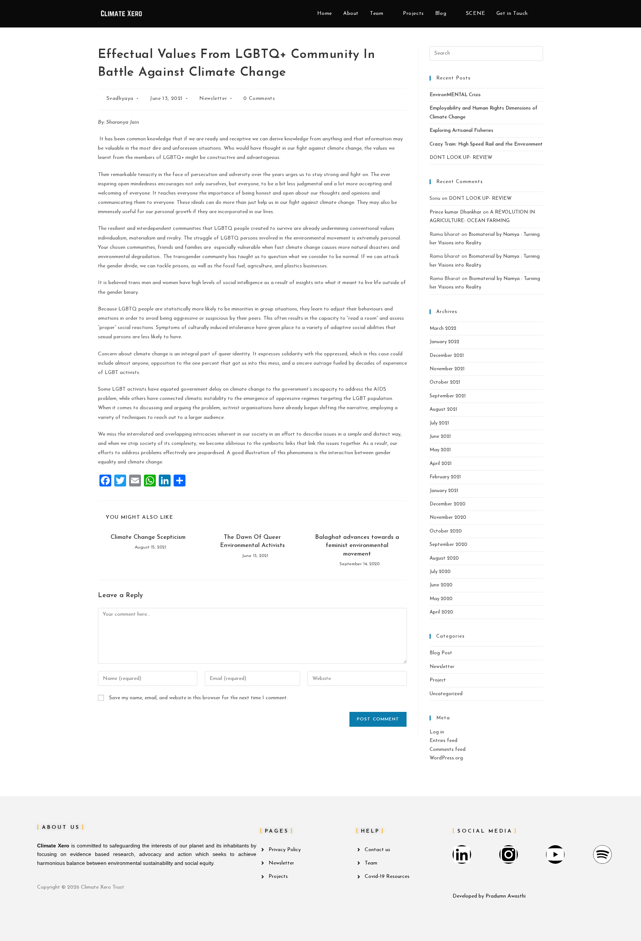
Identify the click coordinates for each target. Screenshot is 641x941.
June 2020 (441, 585)
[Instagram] (508, 854)
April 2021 (440, 463)
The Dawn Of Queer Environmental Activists (252, 541)
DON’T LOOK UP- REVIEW (461, 157)
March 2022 (443, 328)
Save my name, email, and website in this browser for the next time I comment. (198, 698)
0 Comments (259, 98)
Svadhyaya (120, 98)
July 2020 (440, 571)
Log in (437, 732)
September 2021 (448, 396)
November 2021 (447, 369)
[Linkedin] (462, 854)
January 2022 (444, 341)
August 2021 (443, 409)
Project (438, 680)
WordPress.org (446, 758)
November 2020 (448, 517)
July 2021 (439, 423)
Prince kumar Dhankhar (455, 212)
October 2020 (446, 531)
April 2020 (441, 612)
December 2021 (447, 355)
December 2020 (448, 504)
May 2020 (441, 598)
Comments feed (448, 749)
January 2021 (444, 490)
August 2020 (444, 558)
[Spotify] (602, 854)
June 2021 (440, 436)
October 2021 (445, 382)
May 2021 (440, 449)
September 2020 (448, 544)
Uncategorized (446, 693)
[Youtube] (555, 854)
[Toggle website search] (541, 13)
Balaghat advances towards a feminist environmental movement (357, 545)
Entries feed (443, 740)
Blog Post (441, 653)
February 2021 (445, 477)
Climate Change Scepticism (148, 537)
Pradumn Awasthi (506, 896)
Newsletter (213, 98)
